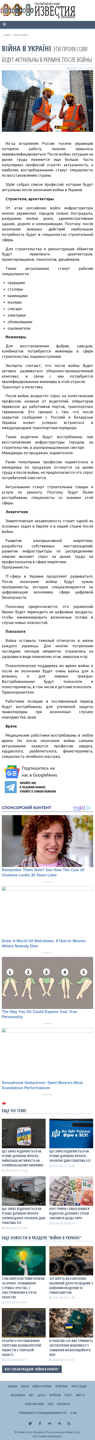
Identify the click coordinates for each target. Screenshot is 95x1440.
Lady (50, 1404)
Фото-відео (79, 1386)
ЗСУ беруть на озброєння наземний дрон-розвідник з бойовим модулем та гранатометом (71, 1285)
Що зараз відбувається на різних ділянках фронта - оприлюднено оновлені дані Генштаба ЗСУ (23, 1215)
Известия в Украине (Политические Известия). (49, 1432)
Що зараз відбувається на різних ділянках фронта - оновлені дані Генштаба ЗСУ (70, 1156)
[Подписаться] (31, 772)
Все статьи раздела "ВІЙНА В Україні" (32, 1369)
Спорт (68, 1395)
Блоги (25, 1386)
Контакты (63, 1404)
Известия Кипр (34, 1404)
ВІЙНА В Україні (26, 48)
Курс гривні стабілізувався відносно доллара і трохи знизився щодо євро (69, 1213)
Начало (13, 1386)
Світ (31, 1395)
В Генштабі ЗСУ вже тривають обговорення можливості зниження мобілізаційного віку (71, 1347)
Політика (61, 1386)
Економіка (18, 1395)
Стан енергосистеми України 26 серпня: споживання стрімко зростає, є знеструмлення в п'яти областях (23, 1287)
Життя (80, 1395)
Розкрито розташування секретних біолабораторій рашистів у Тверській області (21, 1347)
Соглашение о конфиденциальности (42, 1413)
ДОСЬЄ (42, 1395)
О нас (73, 1413)
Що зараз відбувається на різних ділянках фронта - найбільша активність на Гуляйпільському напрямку (23, 1158)
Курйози (55, 1395)
